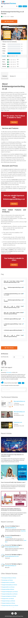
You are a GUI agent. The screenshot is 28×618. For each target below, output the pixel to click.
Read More (23, 531)
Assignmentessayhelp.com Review (9, 584)
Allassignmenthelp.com (10, 527)
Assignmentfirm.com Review (8, 587)
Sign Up (24, 6)
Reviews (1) (13, 76)
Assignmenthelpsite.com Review (9, 596)
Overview (4, 76)
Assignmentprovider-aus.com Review (10, 605)
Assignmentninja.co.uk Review (8, 600)
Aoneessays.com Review (7, 580)
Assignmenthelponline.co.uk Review (9, 594)
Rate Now (14, 122)
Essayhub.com (8, 537)
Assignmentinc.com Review (8, 598)
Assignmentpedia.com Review (8, 603)
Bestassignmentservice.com (12, 546)
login (20, 6)
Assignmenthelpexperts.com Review (10, 591)
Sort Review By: (4, 356)
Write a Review (10, 21)
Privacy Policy (20, 616)
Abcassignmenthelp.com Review (9, 577)
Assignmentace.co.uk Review (8, 582)
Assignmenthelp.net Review (8, 589)
